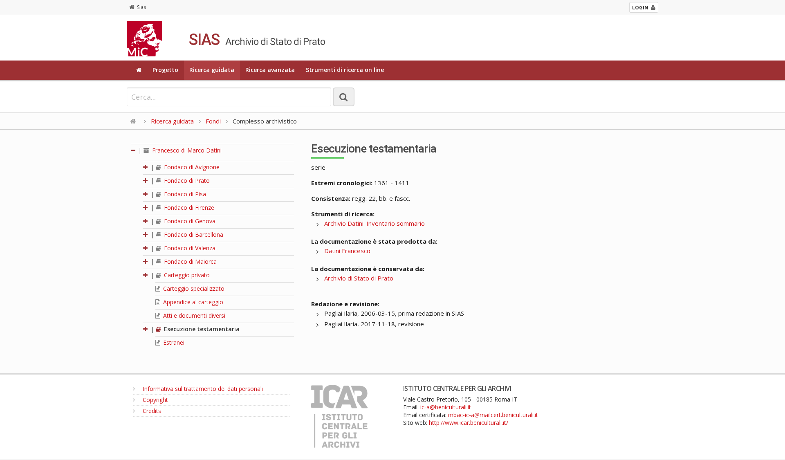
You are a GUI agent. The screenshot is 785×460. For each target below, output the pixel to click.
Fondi (213, 121)
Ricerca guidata (211, 70)
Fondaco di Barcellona (192, 234)
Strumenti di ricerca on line (345, 70)
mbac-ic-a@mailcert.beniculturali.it (493, 415)
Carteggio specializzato (192, 288)
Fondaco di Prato (186, 180)
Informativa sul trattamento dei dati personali (202, 389)
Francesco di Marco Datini (186, 150)
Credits (151, 411)
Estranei (172, 342)
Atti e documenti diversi (193, 315)
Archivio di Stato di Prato (358, 278)
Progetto (165, 70)
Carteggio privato (186, 275)
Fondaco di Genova (188, 221)
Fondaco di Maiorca (189, 261)
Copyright (154, 400)
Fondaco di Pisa (184, 194)
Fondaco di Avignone (191, 167)
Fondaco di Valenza (188, 248)
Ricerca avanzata (270, 70)
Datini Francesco (347, 251)
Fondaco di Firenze (188, 207)
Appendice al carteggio (192, 302)
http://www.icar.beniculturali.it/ (468, 422)
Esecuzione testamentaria (201, 329)
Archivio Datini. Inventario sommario (374, 223)
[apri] (146, 167)
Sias (141, 7)
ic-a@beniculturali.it (445, 407)
